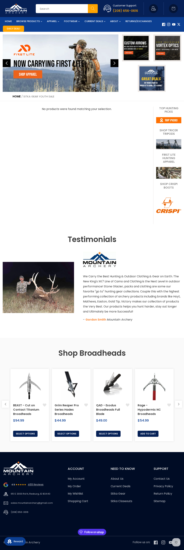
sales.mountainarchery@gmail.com (32, 503)
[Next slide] (114, 63)
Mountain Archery (27, 542)
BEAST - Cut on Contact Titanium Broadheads (26, 409)
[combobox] (67, 8)
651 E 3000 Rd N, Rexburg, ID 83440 (30, 493)
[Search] (93, 8)
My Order (74, 486)
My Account (76, 479)
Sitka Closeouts (121, 501)
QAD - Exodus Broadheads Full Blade (108, 409)
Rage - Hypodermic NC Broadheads (149, 409)
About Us (117, 479)
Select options (25, 433)
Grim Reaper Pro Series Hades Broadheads (67, 409)
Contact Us (162, 479)
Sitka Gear (118, 494)
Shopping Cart (78, 501)
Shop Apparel (28, 74)
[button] (173, 8)
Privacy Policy (163, 486)
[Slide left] (5, 404)
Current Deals (120, 486)
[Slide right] (178, 404)
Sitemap (159, 501)
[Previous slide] (7, 63)
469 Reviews (35, 484)
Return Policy (163, 494)
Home (17, 96)
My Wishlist (75, 494)
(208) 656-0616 (125, 10)
